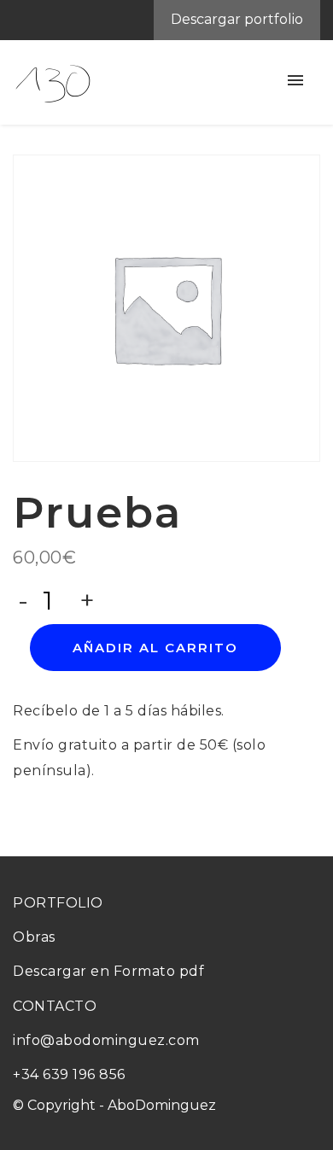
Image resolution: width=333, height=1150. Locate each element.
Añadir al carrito (155, 647)
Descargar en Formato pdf (108, 971)
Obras (34, 937)
